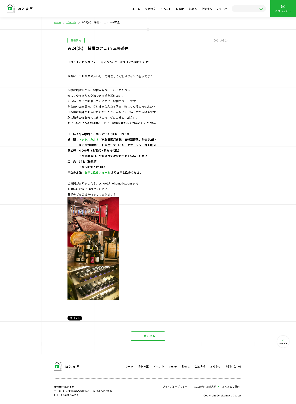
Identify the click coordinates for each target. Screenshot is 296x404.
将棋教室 (150, 8)
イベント (166, 8)
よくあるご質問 (231, 386)
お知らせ (222, 8)
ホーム (136, 8)
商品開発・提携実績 (205, 386)
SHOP (180, 8)
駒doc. (193, 8)
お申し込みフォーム (97, 172)
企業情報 (206, 8)
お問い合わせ (233, 366)
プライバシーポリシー (175, 386)
